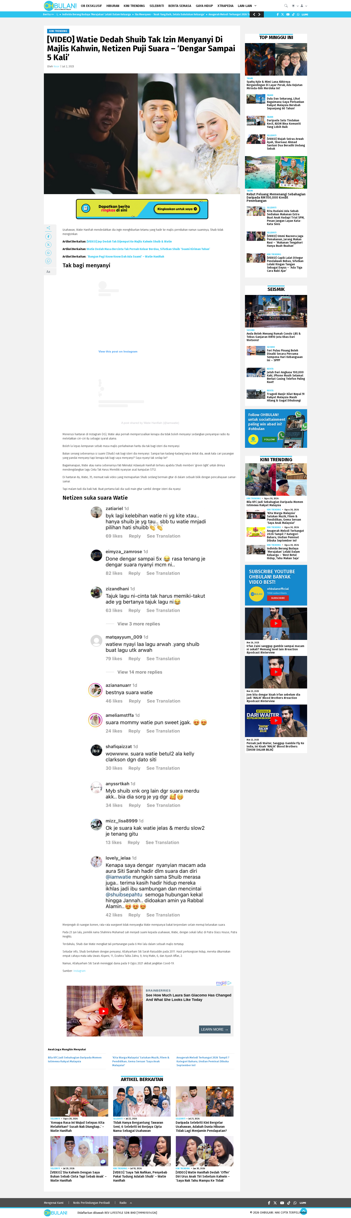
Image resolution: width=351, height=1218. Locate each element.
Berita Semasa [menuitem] (179, 6)
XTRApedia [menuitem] (225, 6)
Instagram (80, 971)
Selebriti (55, 1118)
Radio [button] (123, 1203)
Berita (270, 369)
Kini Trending (58, 31)
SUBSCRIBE (278, 597)
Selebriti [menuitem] (157, 6)
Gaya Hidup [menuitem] (204, 6)
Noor (57, 66)
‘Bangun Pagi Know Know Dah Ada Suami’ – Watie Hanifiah (125, 256)
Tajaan (250, 78)
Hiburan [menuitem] (112, 6)
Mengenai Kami (53, 1203)
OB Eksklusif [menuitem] (91, 6)
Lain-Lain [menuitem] (245, 6)
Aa (48, 272)
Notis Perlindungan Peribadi (91, 1203)
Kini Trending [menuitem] (134, 6)
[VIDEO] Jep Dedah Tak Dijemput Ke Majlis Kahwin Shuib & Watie (129, 241)
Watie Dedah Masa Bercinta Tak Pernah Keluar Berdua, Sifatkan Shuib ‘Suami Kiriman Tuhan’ (148, 249)
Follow (269, 439)
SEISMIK (251, 330)
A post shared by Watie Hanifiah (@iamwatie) (150, 422)
